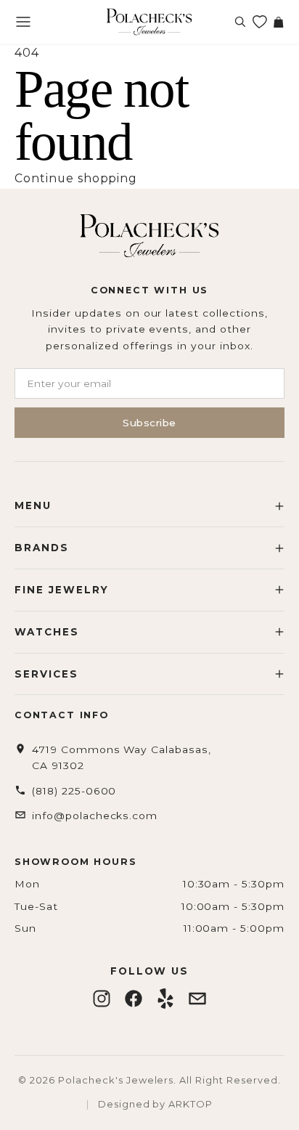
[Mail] (197, 998)
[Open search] (240, 22)
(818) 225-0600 (74, 791)
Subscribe (149, 422)
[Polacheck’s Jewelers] (149, 22)
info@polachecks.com (94, 815)
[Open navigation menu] (23, 21)
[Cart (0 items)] (278, 22)
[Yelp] (165, 998)
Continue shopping (76, 178)
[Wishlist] (259, 21)
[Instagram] (101, 998)
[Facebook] (133, 998)
